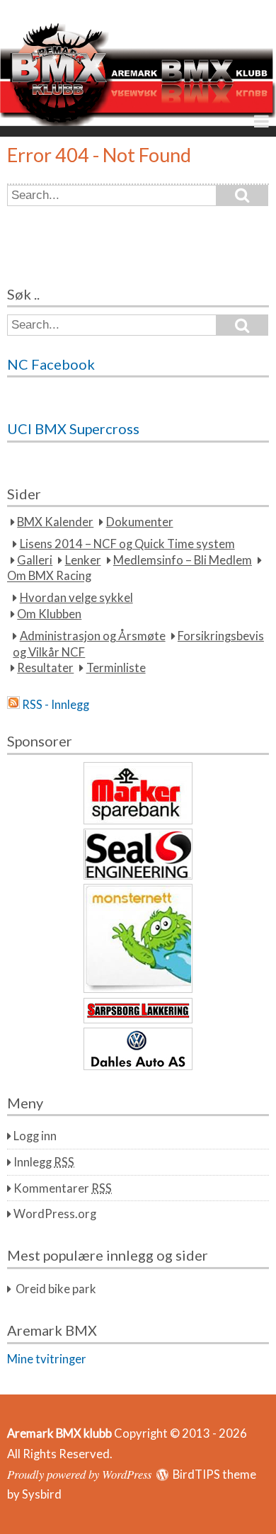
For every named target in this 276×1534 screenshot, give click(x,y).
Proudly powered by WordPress (79, 1474)
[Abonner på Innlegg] (13, 705)
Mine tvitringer (46, 1359)
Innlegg (43, 1162)
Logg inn (35, 1136)
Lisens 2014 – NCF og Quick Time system (127, 544)
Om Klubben (49, 614)
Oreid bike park (56, 1289)
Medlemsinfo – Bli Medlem (182, 560)
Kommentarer (62, 1188)
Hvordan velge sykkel (76, 598)
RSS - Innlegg (55, 705)
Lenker (83, 560)
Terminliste (116, 668)
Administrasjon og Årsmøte (93, 636)
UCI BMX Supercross (73, 428)
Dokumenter (139, 522)
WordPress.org (54, 1214)
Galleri (34, 560)
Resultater (45, 668)
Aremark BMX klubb (59, 1433)
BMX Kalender (55, 522)
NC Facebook (51, 364)
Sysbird (42, 1494)
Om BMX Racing (49, 576)
